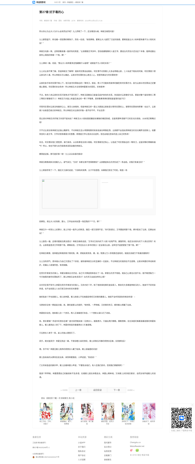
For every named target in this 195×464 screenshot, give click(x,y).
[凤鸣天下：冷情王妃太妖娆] (128, 411)
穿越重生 (70, 2)
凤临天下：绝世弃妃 (148, 422)
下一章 (117, 390)
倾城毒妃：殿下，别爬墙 (66, 422)
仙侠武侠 (107, 451)
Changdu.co (135, 442)
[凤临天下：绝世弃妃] (148, 411)
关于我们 (81, 447)
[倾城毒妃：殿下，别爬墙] (66, 411)
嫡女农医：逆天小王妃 (107, 422)
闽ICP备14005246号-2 (40, 447)
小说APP (81, 442)
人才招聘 (81, 459)
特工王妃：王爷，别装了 (46, 422)
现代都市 (107, 442)
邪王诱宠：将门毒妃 (87, 422)
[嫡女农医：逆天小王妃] (107, 411)
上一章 (78, 390)
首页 (64, 2)
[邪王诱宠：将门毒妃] (87, 411)
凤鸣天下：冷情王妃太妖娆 (128, 422)
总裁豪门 (107, 455)
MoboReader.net (137, 446)
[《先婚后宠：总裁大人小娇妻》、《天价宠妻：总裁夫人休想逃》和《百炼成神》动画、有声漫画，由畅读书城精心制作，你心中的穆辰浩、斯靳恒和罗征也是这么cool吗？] (137, 450)
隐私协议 (81, 451)
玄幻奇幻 (107, 447)
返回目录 (97, 390)
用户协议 (81, 455)
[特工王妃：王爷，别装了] (46, 411)
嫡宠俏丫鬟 (79, 2)
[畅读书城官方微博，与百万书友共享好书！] (131, 450)
